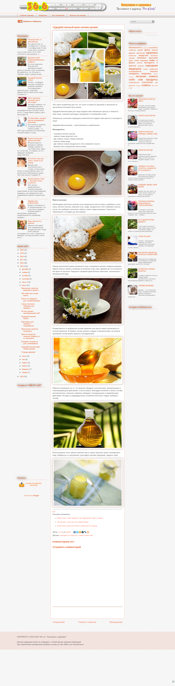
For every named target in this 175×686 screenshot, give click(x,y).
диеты (147, 50)
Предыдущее (115, 622)
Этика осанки (144, 236)
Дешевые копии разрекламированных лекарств (36, 60)
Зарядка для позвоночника (33, 202)
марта (24, 366)
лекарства (143, 55)
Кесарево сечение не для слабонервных (29, 343)
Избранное (43, 15)
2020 (22, 250)
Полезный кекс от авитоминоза (35, 41)
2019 (22, 253)
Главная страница (27, 15)
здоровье (152, 52)
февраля (25, 369)
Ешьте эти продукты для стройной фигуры (30, 300)
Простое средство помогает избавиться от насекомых (30, 336)
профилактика (134, 82)
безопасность (135, 47)
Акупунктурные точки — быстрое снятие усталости (36, 181)
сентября (25, 279)
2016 (22, 263)
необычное (153, 69)
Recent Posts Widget (151, 35)
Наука (145, 69)
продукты (152, 79)
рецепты (132, 85)
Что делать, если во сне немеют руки (72, 522)
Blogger (36, 495)
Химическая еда (145, 150)
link (54, 512)
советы (146, 85)
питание (141, 76)
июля (24, 285)
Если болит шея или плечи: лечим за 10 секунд (77, 526)
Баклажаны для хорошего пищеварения (27, 324)
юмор (130, 88)
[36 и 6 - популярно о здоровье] (30, 22)
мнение (139, 63)
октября (25, 276)
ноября (24, 272)
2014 (22, 376)
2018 (22, 256)
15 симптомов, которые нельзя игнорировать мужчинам (37, 120)
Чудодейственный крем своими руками (30, 348)
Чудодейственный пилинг (28, 318)
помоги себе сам (86, 535)
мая (23, 359)
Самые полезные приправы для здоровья (28, 306)
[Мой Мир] (82, 532)
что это (155, 85)
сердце (138, 85)
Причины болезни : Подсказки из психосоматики (146, 203)
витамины (145, 47)
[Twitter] (77, 532)
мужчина (141, 66)
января (24, 372)
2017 (22, 260)
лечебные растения (147, 58)
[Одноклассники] (80, 532)
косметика (132, 55)
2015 (22, 266)
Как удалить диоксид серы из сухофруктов (147, 254)
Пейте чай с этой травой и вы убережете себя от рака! (80, 518)
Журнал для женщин (78, 15)
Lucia (60, 532)
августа (25, 282)
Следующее (59, 622)
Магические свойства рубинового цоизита (30, 289)
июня (24, 356)
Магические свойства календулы (29, 330)
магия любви (134, 60)
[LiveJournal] (85, 532)
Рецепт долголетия (146, 116)
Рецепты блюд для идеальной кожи (35, 139)
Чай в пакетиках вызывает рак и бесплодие (34, 100)
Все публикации (58, 15)
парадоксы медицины (140, 73)
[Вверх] (173, 681)
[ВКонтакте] (74, 532)
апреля (25, 363)
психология (147, 82)
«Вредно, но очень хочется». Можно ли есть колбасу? (147, 168)
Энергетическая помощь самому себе (147, 133)
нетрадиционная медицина (143, 71)
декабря (25, 269)
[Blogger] (88, 532)
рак (156, 82)
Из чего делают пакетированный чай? (30, 312)
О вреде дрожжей (28, 352)
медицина (144, 60)
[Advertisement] (87, 612)
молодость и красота (69, 535)
